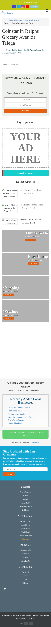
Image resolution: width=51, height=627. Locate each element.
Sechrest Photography (16, 414)
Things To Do (25, 503)
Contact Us (25, 572)
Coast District (25, 525)
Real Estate (25, 510)
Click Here (31, 240)
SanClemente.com (18, 615)
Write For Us (25, 561)
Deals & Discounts (25, 506)
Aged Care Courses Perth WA (20, 417)
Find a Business (25, 492)
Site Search (25, 557)
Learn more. (35, 442)
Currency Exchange (32, 20)
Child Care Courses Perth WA (20, 408)
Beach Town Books (16, 420)
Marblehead (25, 532)
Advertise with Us (26, 173)
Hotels (25, 496)
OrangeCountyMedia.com (25, 618)
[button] (48, 10)
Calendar (25, 583)
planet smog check (15, 411)
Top (47, 623)
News (25, 576)
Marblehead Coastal (25, 536)
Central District (25, 521)
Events (25, 499)
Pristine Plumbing (15, 423)
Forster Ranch (25, 528)
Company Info (25, 550)
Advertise (34, 6)
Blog (25, 579)
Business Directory (15, 20)
